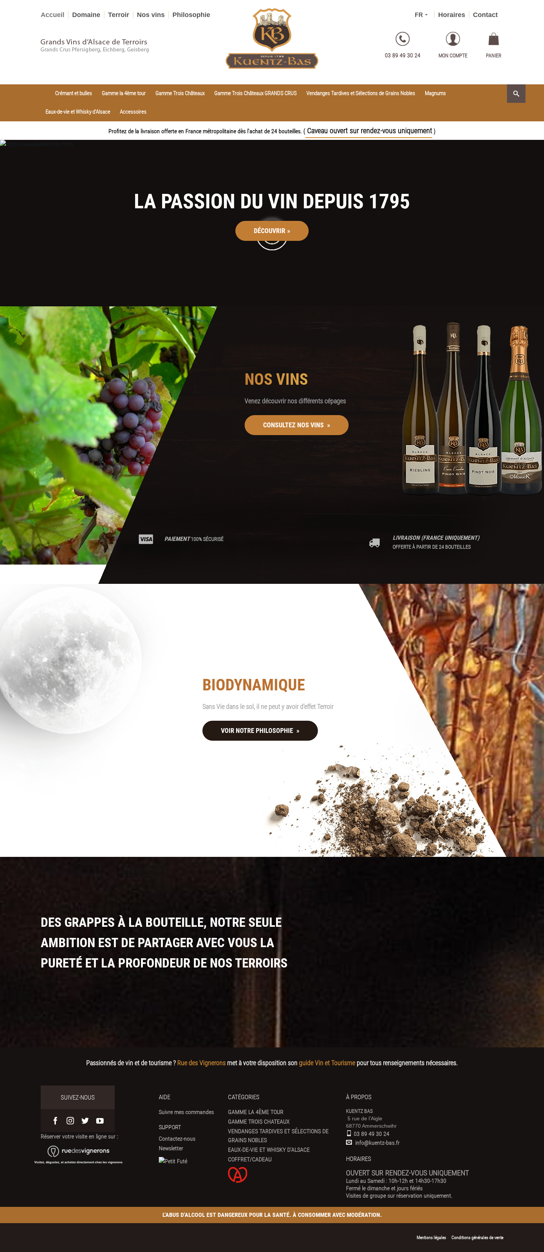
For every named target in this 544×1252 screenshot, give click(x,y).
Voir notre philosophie (260, 731)
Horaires (451, 14)
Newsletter (171, 1148)
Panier (493, 55)
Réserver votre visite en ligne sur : (79, 1136)
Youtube (100, 1120)
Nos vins (151, 14)
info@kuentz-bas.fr (377, 1142)
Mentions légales (431, 1237)
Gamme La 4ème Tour (255, 1111)
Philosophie (191, 14)
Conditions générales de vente (477, 1237)
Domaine (86, 14)
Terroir (118, 14)
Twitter (85, 1120)
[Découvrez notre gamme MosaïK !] (472, 410)
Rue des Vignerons (201, 1063)
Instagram (70, 1120)
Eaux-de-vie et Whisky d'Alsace (269, 1149)
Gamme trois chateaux (259, 1121)
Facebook (55, 1120)
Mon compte (453, 55)
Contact (485, 14)
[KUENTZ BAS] (272, 39)
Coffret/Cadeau (250, 1159)
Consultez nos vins (296, 425)
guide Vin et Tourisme (327, 1063)
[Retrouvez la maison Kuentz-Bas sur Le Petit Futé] (173, 1161)
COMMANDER (81, 288)
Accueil (52, 14)
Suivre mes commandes (186, 1111)
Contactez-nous (177, 1138)
